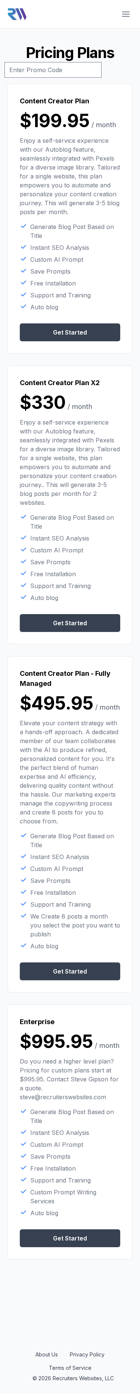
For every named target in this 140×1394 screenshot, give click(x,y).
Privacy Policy (87, 1354)
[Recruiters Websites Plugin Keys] (17, 14)
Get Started (70, 332)
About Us (46, 1354)
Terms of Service (70, 1368)
